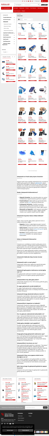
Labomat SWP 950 (25, 396)
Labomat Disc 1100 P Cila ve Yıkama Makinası (25, 391)
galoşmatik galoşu (39, 229)
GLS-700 (29, 96)
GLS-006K (30, 138)
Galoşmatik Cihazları (7, 24)
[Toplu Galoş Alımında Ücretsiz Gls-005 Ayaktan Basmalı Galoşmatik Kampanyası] (22, 132)
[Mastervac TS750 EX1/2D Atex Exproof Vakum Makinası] (35, 383)
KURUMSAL (20, 413)
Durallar (5, 52)
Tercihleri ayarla (10, 430)
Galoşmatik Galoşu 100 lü (32, 78)
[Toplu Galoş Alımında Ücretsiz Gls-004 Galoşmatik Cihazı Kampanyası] (43, 111)
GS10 (6, 396)
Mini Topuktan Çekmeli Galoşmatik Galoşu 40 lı (22, 99)
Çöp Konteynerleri (7, 37)
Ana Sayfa (16, 8)
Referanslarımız (41, 8)
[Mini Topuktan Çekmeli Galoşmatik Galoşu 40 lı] (22, 90)
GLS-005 (7, 60)
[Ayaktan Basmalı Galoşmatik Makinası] (3, 61)
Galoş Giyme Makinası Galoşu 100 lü (32, 99)
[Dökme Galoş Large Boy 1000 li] (22, 153)
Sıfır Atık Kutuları (7, 19)
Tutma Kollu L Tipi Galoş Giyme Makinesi (31, 36)
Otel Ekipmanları (6, 41)
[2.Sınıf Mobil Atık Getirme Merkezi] (35, 396)
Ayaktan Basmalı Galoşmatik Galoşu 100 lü (42, 78)
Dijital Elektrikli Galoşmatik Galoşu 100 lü (42, 99)
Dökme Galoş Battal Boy (32, 161)
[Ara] (38, 4)
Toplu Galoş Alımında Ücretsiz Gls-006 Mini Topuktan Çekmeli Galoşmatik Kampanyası (31, 141)
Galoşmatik (5, 15)
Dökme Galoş (6, 28)
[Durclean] (44, 4)
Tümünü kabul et (25, 430)
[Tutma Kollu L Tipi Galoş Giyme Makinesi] (32, 27)
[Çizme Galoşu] (43, 153)
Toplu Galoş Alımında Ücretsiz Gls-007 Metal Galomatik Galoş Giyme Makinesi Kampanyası (42, 141)
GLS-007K (40, 138)
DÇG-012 (40, 159)
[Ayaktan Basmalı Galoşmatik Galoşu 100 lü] (43, 69)
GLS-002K (30, 117)
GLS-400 (29, 75)
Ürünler (27, 8)
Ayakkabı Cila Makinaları (8, 32)
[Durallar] (5, 4)
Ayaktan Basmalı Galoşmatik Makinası (9, 62)
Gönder (45, 407)
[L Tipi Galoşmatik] (22, 27)
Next (14, 56)
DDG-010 (20, 159)
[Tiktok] (32, 1)
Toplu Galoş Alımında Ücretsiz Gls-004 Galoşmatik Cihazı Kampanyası (42, 120)
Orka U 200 (7, 382)
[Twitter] (24, 1)
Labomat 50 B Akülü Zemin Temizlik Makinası (10, 391)
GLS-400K (40, 117)
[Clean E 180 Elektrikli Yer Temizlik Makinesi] (19, 383)
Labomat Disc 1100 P (25, 389)
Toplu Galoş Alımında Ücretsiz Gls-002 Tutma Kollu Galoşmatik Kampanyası (32, 120)
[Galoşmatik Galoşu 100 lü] (32, 69)
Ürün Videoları (33, 8)
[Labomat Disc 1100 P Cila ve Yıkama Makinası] (19, 390)
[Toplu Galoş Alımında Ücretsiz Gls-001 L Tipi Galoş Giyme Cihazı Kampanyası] (22, 111)
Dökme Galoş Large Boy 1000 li (22, 161)
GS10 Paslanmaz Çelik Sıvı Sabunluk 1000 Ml (10, 398)
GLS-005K (20, 138)
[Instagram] (26, 1)
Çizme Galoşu (41, 161)
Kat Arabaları (6, 35)
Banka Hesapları (17, 10)
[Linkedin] (30, 1)
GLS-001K (20, 117)
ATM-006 (39, 395)
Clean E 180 (23, 382)
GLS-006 (7, 66)
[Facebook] (22, 1)
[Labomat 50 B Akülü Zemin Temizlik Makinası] (3, 390)
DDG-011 (30, 159)
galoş (29, 202)
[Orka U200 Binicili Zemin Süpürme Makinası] (3, 383)
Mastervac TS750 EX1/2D (42, 382)
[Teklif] (10, 64)
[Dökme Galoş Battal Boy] (32, 153)
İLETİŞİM (30, 413)
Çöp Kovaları (5, 39)
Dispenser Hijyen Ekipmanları (6, 44)
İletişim (23, 10)
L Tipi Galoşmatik (21, 35)
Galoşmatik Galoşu (7, 26)
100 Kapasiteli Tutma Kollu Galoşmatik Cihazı (43, 36)
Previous (12, 56)
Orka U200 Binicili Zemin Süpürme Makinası (9, 384)
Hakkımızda (21, 8)
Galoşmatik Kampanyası (8, 30)
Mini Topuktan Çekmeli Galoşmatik (10, 68)
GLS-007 (7, 72)
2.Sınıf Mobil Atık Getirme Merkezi (42, 397)
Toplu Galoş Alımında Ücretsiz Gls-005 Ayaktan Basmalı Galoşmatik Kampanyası (22, 141)
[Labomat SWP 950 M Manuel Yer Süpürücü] (19, 397)
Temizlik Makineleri (7, 17)
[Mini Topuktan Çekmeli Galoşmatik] (3, 67)
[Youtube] (28, 1)
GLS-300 (7, 78)
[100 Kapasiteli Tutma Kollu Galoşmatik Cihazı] (43, 27)
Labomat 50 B (8, 389)
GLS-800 (40, 96)
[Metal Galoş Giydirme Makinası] (3, 73)
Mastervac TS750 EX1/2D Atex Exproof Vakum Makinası (41, 384)
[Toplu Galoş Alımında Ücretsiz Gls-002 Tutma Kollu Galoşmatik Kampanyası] (32, 111)
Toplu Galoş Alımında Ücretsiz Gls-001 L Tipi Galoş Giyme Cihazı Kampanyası (22, 120)
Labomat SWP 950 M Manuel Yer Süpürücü (25, 398)
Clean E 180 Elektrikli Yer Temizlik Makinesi (25, 384)
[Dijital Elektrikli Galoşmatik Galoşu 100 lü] (43, 90)
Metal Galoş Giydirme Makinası (10, 74)
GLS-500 (40, 75)
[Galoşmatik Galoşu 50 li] (3, 79)
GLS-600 (19, 96)
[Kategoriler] (6, 8)
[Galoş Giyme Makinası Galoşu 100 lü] (32, 90)
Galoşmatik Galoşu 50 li (10, 79)
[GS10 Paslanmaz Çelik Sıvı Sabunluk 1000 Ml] (3, 397)
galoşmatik (22, 234)
